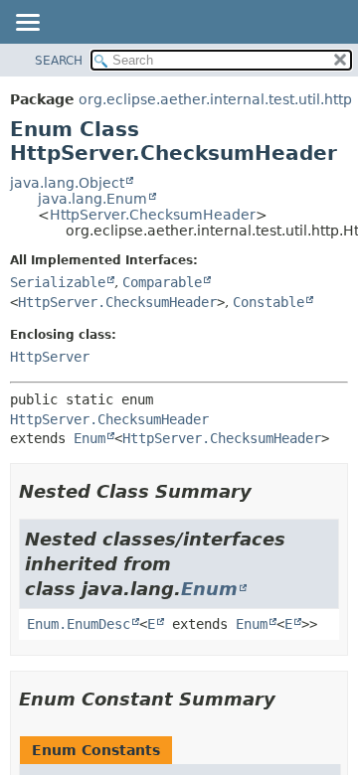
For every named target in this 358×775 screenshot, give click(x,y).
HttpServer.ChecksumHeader (153, 215)
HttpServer (50, 357)
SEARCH (59, 61)
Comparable (162, 282)
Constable (268, 302)
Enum (89, 438)
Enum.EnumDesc (78, 624)
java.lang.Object (67, 183)
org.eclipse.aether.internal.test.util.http (215, 99)
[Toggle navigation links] (27, 24)
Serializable (57, 282)
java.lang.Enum (92, 199)
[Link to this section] (265, 491)
